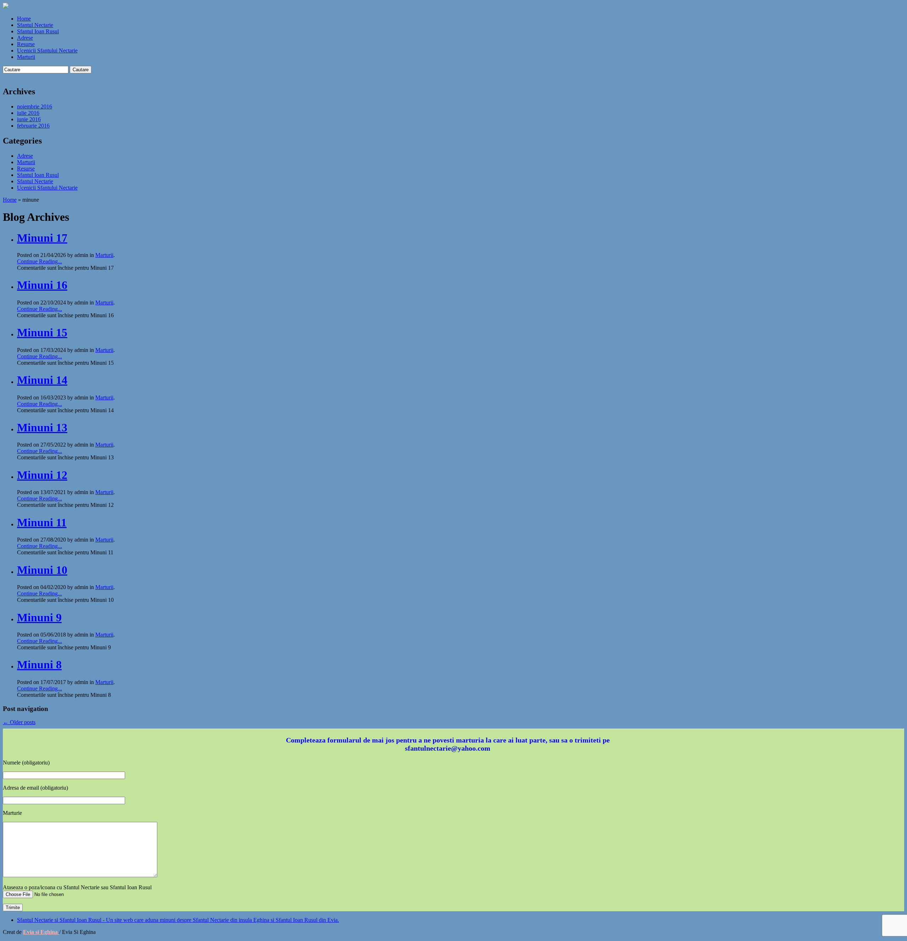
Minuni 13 (42, 427)
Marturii (26, 57)
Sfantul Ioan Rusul (38, 31)
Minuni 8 (39, 664)
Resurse (26, 44)
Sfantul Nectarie (35, 25)
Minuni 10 (42, 570)
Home (24, 19)
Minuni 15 (42, 332)
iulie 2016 (28, 113)
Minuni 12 (42, 475)
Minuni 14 (42, 380)
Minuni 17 (42, 237)
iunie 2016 (29, 119)
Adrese (25, 38)
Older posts (19, 722)
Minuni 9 (39, 617)
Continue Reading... (39, 261)
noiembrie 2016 (34, 106)
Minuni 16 (42, 285)
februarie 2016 (33, 126)
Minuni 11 (42, 522)
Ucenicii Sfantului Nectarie (47, 50)
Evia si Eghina (41, 932)
